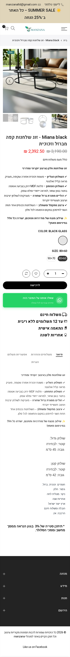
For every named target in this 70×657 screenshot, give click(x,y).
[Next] (10, 81)
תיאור (59, 355)
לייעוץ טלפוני (52, 4)
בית (65, 40)
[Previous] (60, 81)
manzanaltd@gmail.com (21, 4)
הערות (35, 362)
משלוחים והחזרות (41, 355)
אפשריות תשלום (17, 355)
